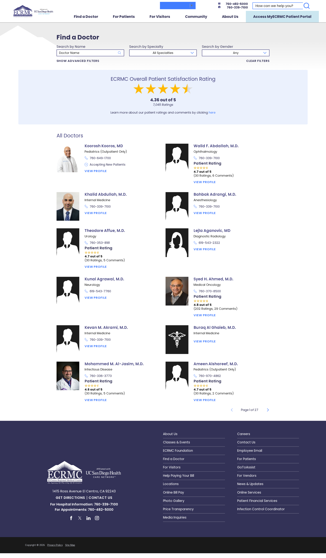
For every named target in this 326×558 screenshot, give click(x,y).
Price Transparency (178, 509)
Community (196, 16)
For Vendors (246, 475)
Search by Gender (217, 46)
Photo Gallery (173, 500)
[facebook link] (71, 518)
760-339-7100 (237, 7)
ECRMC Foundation (178, 450)
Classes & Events (176, 442)
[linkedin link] (88, 518)
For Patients (124, 16)
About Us (230, 16)
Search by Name (71, 46)
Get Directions (70, 497)
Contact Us (100, 497)
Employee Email (249, 450)
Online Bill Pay (173, 492)
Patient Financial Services (257, 500)
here (212, 112)
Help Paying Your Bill (178, 475)
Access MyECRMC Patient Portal (282, 16)
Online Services (249, 492)
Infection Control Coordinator (261, 509)
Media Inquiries (174, 517)
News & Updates (250, 484)
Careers (243, 434)
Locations (171, 484)
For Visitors (160, 16)
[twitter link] (80, 518)
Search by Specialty (146, 46)
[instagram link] (97, 518)
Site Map (70, 545)
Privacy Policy (55, 545)
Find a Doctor (86, 16)
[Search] (307, 6)
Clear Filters (258, 60)
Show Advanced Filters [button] (78, 61)
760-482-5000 (237, 4)
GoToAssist (246, 467)
